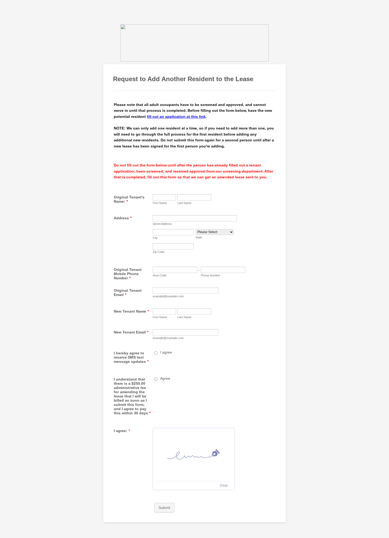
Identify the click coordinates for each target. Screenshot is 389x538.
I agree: (122, 431)
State (199, 237)
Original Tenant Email (128, 292)
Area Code (159, 275)
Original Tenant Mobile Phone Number (128, 273)
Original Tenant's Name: (129, 199)
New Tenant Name (131, 311)
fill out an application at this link (176, 116)
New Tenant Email (131, 332)
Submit (164, 507)
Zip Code (158, 251)
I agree (166, 352)
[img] (193, 454)
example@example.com (168, 296)
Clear (224, 485)
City (155, 237)
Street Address (162, 223)
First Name (160, 203)
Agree (165, 378)
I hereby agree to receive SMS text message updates (131, 357)
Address (123, 218)
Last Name (184, 203)
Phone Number (210, 275)
